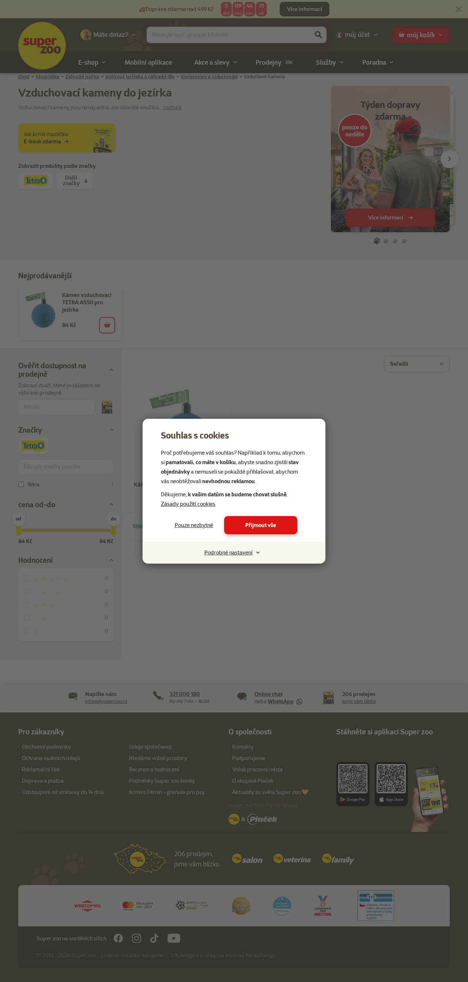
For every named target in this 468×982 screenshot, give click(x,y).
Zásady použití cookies (188, 504)
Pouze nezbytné (194, 525)
